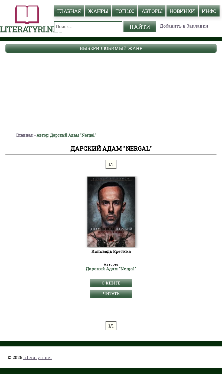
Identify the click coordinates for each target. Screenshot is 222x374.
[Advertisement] (111, 92)
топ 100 (124, 11)
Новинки (182, 11)
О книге (111, 283)
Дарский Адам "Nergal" (111, 269)
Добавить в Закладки (184, 26)
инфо (209, 11)
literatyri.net (37, 357)
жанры (98, 11)
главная (69, 11)
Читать (111, 293)
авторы (151, 11)
